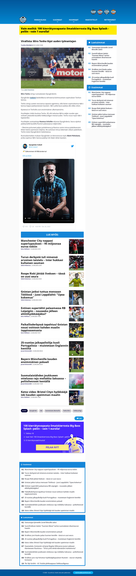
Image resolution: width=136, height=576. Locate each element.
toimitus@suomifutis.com (83, 573)
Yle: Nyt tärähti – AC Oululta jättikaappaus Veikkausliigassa (47, 563)
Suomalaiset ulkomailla (52, 411)
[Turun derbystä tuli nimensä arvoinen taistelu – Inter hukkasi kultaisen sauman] (76, 263)
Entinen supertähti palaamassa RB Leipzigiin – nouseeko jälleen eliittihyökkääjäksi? (43, 311)
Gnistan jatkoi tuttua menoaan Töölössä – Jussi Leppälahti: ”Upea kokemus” (43, 294)
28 (33, 226)
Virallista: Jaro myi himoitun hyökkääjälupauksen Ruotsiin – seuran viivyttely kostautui (53, 559)
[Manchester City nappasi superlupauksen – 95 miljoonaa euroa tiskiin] (76, 246)
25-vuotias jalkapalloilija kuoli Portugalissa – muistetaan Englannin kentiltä (44, 345)
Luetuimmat (28, 517)
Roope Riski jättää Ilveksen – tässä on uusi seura (43, 275)
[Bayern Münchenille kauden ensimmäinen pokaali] (76, 365)
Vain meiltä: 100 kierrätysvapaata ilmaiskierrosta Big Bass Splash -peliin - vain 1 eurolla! (65, 30)
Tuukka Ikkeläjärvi (27, 45)
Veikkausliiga (40, 20)
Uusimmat (27, 464)
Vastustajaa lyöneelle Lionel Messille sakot (41, 522)
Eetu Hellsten (25, 249)
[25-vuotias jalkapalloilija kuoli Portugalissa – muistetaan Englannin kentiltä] (76, 348)
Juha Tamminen (29, 90)
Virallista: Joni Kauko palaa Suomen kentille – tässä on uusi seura (49, 535)
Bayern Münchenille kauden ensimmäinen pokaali (39, 360)
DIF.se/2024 (27, 156)
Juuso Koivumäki (26, 351)
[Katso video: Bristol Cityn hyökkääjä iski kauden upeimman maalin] (76, 397)
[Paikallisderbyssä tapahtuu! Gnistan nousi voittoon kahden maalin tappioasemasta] (76, 330)
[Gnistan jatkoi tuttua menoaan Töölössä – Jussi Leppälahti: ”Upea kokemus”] (76, 297)
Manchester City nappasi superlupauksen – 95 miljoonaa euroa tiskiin (41, 243)
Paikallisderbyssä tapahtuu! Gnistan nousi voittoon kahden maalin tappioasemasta (44, 327)
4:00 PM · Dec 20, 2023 (42, 226)
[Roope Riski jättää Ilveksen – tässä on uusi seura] (76, 279)
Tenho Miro (66, 411)
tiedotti (33, 98)
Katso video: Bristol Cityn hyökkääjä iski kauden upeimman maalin (44, 393)
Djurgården (33, 411)
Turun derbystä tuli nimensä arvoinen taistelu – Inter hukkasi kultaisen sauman (42, 260)
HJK (41, 411)
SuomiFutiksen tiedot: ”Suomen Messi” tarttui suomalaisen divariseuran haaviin (52, 527)
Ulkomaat (57, 20)
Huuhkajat (73, 20)
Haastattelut (91, 20)
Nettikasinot (110, 20)
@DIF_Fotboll (33, 147)
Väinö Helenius (26, 265)
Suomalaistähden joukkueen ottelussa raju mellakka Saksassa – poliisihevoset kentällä (43, 378)
